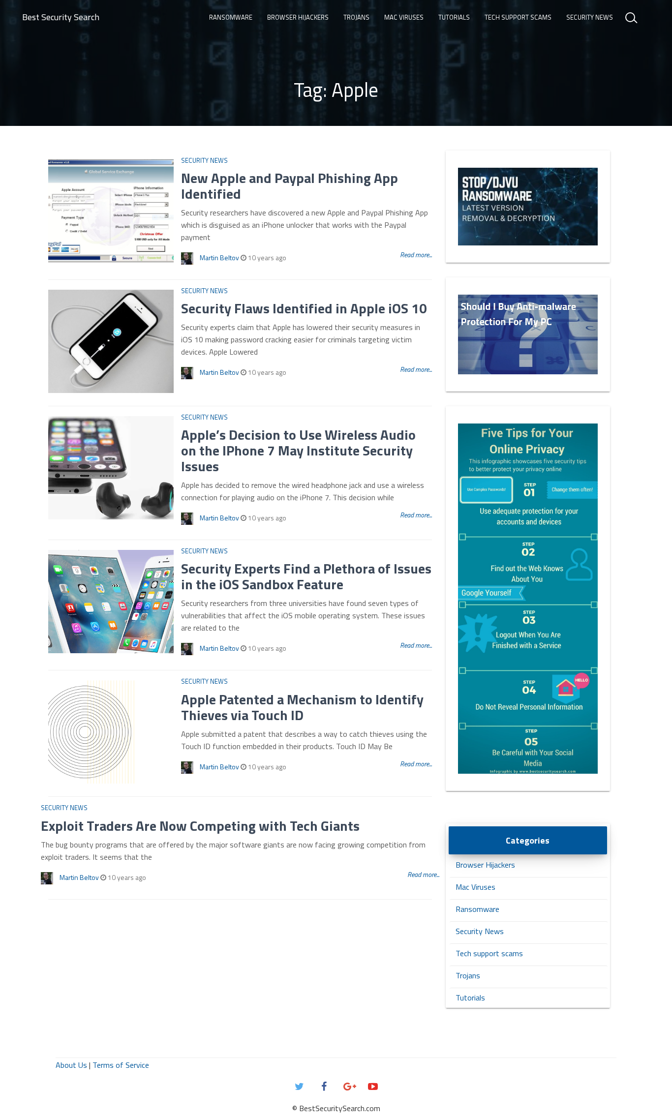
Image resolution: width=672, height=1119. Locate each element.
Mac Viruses (404, 17)
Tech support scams (518, 17)
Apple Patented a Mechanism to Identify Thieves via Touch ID (302, 707)
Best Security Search (60, 17)
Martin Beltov (219, 257)
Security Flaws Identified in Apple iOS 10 (304, 308)
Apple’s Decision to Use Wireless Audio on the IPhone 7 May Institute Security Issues (298, 450)
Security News (589, 17)
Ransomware (230, 17)
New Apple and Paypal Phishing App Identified (289, 185)
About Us (71, 1065)
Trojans (356, 17)
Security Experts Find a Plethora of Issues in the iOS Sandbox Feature (306, 576)
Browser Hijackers (298, 17)
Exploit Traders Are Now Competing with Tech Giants (200, 825)
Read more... (416, 254)
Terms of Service (120, 1065)
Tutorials (454, 17)
